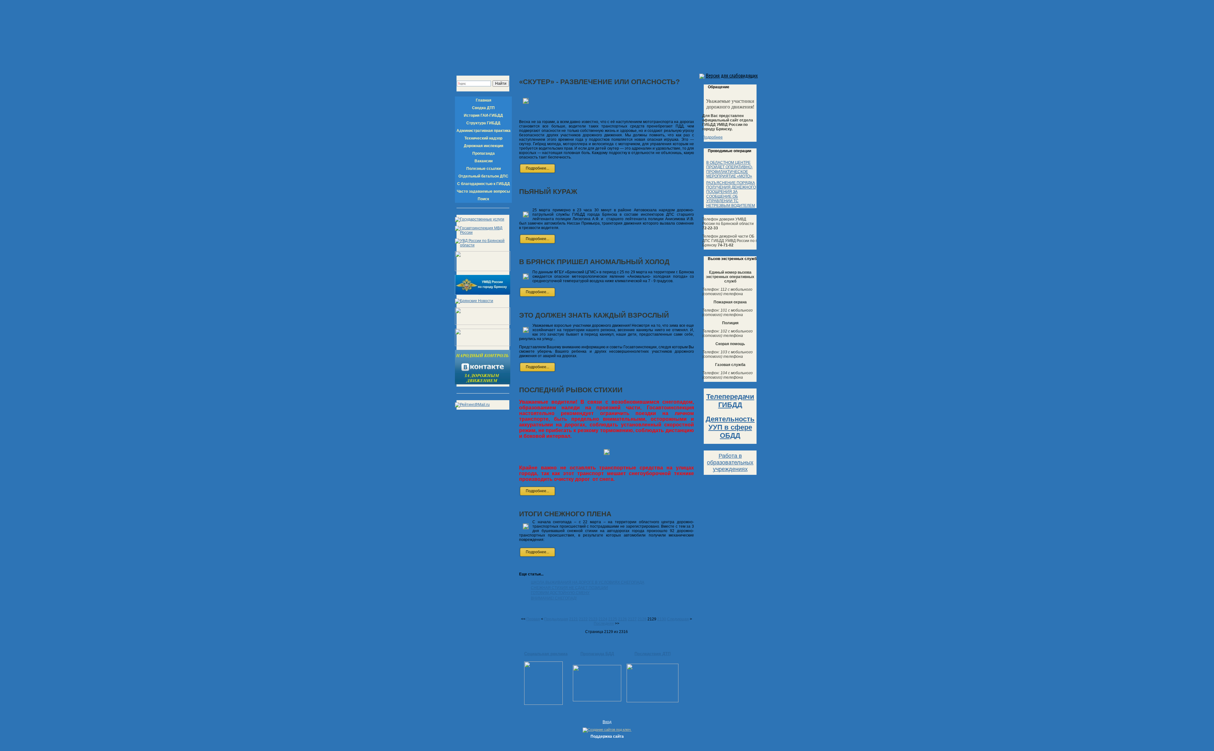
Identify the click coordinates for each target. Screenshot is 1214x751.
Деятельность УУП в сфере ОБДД (730, 427)
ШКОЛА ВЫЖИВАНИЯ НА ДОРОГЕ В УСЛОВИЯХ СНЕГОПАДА (587, 582)
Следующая (678, 619)
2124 (602, 619)
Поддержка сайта (607, 736)
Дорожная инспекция (483, 146)
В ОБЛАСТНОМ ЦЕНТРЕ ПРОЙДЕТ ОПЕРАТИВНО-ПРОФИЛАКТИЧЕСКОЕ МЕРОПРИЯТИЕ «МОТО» (729, 169)
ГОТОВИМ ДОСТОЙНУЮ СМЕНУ (560, 593)
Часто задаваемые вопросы (483, 191)
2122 (583, 619)
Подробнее (712, 137)
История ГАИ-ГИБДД (483, 115)
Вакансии (484, 161)
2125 (612, 619)
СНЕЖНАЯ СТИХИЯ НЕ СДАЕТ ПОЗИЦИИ (569, 588)
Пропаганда (483, 153)
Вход (607, 722)
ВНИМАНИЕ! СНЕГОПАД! (554, 598)
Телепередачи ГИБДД (730, 401)
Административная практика (484, 130)
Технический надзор (483, 138)
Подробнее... (537, 168)
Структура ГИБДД (483, 123)
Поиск (483, 199)
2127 (632, 619)
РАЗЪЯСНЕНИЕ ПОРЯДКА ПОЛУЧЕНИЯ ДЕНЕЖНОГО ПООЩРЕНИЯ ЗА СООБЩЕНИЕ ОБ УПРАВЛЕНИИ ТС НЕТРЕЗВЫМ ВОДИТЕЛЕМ (731, 194)
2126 (622, 619)
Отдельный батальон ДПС (483, 176)
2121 (573, 619)
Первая (533, 619)
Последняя (604, 623)
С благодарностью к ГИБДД (483, 184)
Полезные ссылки (483, 168)
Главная (483, 100)
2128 (642, 619)
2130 (661, 619)
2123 (593, 619)
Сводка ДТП (483, 108)
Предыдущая (556, 619)
